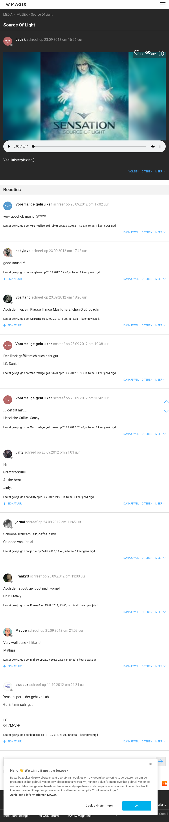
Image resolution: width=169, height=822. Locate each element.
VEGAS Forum (49, 816)
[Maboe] (7, 632)
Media (8, 14)
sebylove (23, 251)
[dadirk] (7, 41)
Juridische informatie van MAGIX (33, 794)
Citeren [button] (147, 171)
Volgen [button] (134, 171)
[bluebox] (7, 686)
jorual (20, 522)
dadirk (21, 39)
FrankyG (22, 576)
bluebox (22, 685)
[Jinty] (7, 454)
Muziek (22, 14)
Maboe (21, 630)
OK (136, 805)
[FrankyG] (7, 578)
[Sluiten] (150, 764)
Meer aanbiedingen (17, 816)
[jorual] (7, 523)
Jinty (19, 452)
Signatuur (14, 278)
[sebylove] (7, 252)
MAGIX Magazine (80, 816)
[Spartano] (7, 299)
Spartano (23, 297)
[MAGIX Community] (16, 4)
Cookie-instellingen (100, 805)
